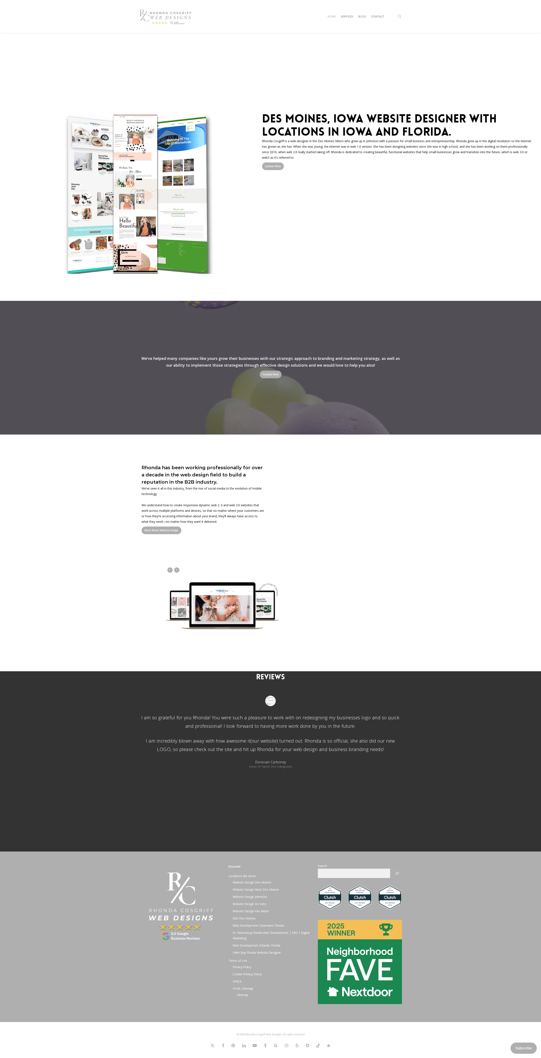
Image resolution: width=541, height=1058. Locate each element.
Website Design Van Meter (251, 911)
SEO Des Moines (244, 918)
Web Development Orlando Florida (256, 945)
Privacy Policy (242, 967)
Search (322, 866)
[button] (273, 166)
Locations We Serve (242, 876)
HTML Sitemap (243, 988)
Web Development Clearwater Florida (258, 925)
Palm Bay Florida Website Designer (257, 952)
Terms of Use (237, 960)
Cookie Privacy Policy (247, 974)
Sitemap (242, 995)
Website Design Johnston (250, 896)
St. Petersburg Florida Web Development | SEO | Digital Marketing (271, 935)
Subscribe (524, 1048)
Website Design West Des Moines (256, 889)
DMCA (237, 981)
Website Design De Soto (249, 904)
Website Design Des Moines (252, 882)
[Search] (397, 873)
